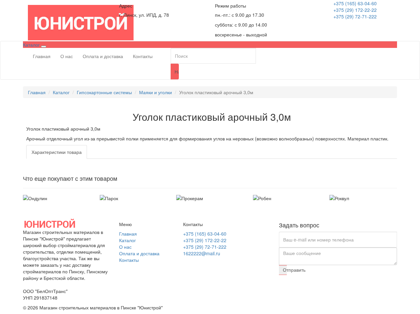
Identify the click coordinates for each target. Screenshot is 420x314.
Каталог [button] (32, 44)
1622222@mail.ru (201, 253)
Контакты (143, 56)
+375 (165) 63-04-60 (355, 3)
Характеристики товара (57, 152)
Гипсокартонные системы (104, 92)
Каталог (61, 92)
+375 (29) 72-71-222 (355, 16)
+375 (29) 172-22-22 (355, 10)
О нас (66, 56)
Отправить (285, 269)
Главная (42, 56)
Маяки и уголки (155, 92)
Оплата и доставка (103, 56)
